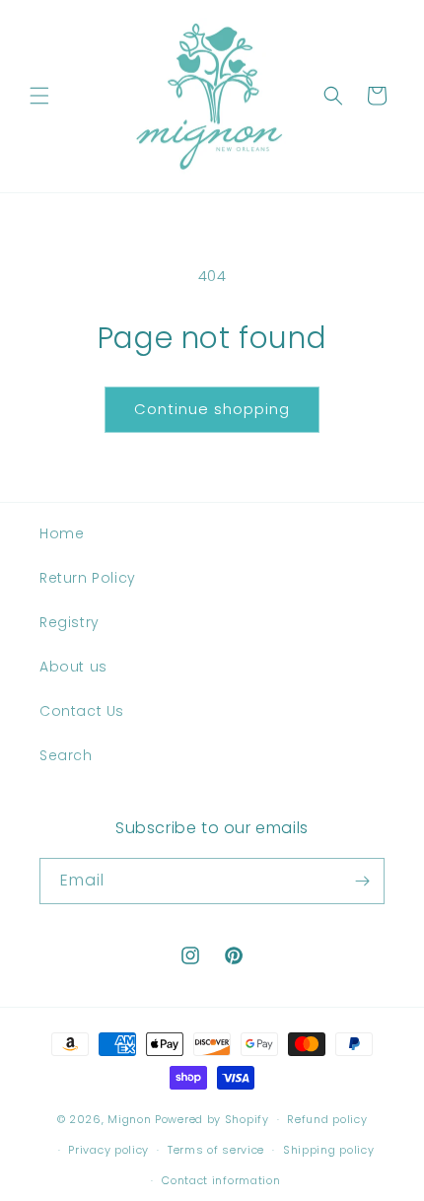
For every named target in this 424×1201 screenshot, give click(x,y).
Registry (69, 622)
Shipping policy (329, 1150)
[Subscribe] (362, 881)
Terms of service (216, 1150)
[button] (39, 95)
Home (61, 533)
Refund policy (327, 1119)
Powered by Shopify (212, 1119)
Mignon (131, 1119)
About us (73, 666)
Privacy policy (108, 1150)
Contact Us (81, 711)
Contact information (221, 1180)
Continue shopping (212, 408)
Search (66, 755)
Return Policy (87, 578)
